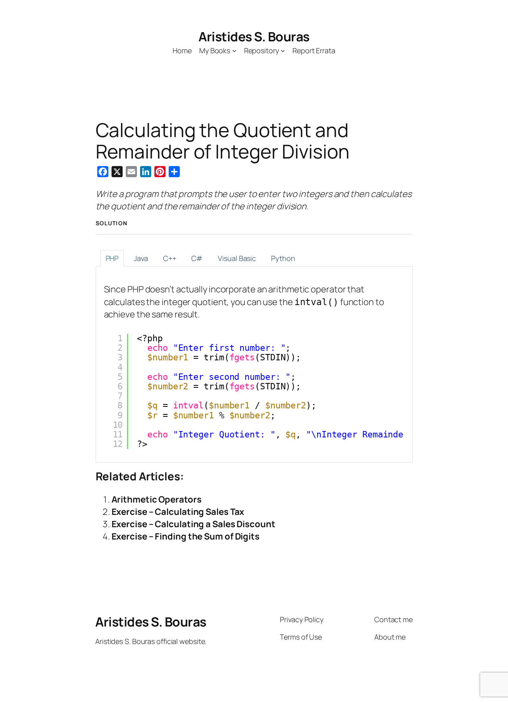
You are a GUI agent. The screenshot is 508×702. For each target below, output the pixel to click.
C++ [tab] (169, 258)
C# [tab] (197, 258)
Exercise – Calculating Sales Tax (178, 512)
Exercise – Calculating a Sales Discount (193, 524)
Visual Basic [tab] (237, 258)
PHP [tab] (112, 258)
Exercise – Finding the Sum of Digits (186, 536)
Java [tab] (141, 258)
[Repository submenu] (283, 50)
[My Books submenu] (234, 50)
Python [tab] (283, 258)
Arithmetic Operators (157, 499)
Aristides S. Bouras (254, 36)
